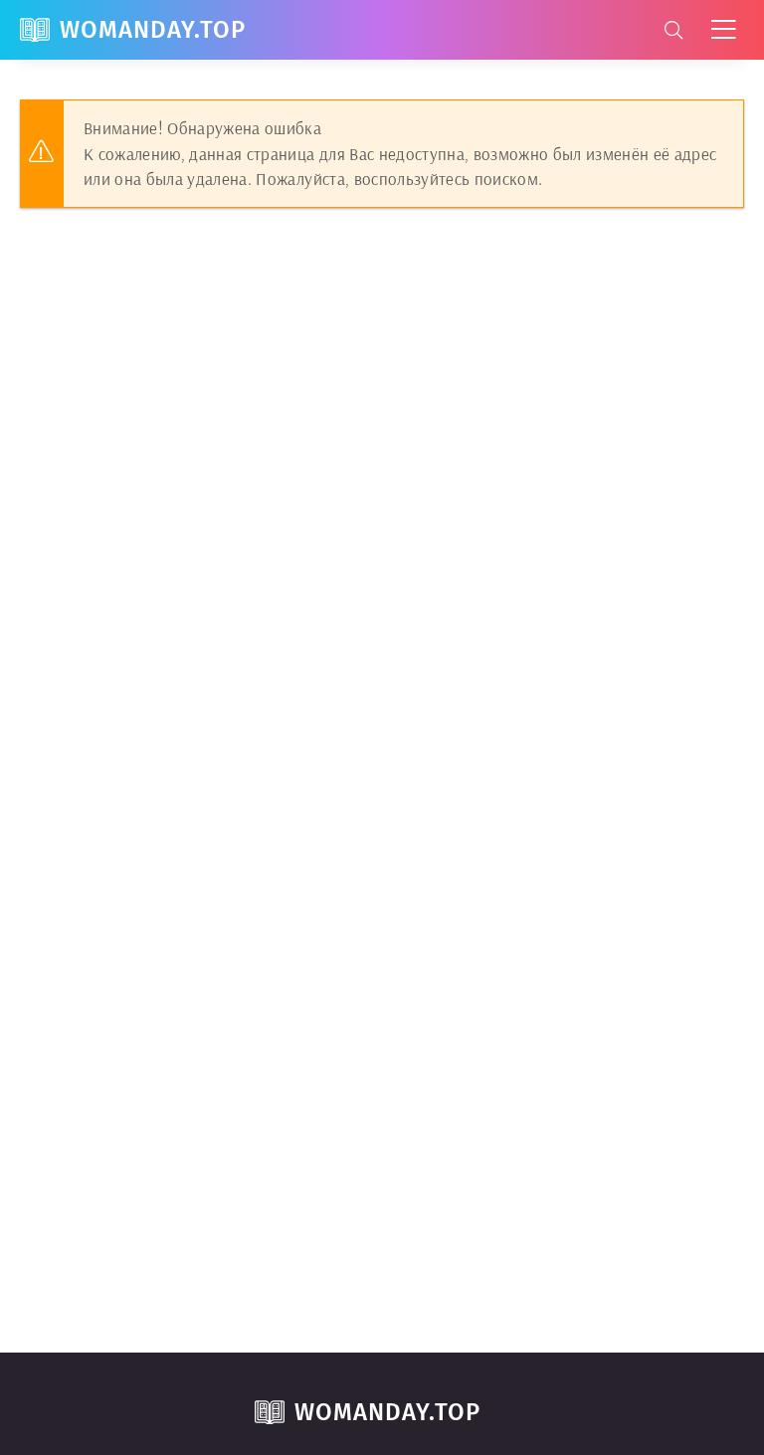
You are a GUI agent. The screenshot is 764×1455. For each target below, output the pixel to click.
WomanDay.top (153, 30)
